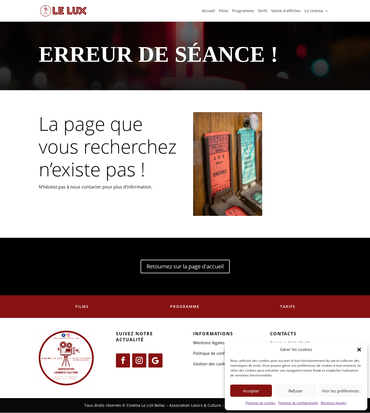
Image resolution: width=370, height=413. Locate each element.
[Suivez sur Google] (155, 360)
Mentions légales (333, 403)
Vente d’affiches (286, 11)
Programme (243, 11)
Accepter (251, 391)
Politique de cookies (260, 403)
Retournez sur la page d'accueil (185, 266)
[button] (359, 349)
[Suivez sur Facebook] (123, 360)
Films (223, 11)
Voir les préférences (340, 391)
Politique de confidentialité (298, 403)
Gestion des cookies (211, 363)
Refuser (295, 391)
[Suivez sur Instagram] (139, 360)
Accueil (208, 11)
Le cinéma (313, 11)
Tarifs (262, 11)
